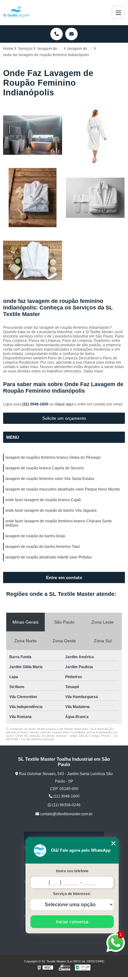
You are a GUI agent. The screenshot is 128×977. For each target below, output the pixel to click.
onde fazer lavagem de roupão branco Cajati (43, 500)
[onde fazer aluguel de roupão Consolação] (32, 197)
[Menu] (118, 12)
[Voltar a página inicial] (16, 12)
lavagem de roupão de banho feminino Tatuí (42, 546)
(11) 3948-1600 (35, 404)
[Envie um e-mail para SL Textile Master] (71, 34)
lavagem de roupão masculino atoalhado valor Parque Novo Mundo (62, 489)
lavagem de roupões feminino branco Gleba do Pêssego (53, 457)
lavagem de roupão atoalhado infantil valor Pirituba (48, 557)
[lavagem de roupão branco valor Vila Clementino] (95, 197)
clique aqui (64, 404)
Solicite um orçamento (64, 418)
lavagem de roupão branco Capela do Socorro (44, 468)
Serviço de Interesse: (72, 894)
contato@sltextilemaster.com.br (66, 814)
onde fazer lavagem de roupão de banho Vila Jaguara (51, 510)
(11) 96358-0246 (65, 805)
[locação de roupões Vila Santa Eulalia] (32, 260)
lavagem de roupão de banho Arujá (35, 536)
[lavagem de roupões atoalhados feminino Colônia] (95, 135)
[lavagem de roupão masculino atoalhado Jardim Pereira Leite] (32, 135)
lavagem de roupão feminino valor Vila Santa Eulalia (49, 479)
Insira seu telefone (72, 871)
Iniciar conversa (72, 921)
